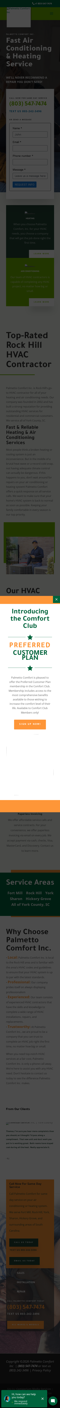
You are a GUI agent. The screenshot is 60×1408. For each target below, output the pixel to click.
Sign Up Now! (30, 724)
